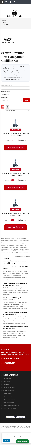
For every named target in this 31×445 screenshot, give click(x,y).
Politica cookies (7, 393)
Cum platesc (6, 384)
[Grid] (2, 107)
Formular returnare (8, 402)
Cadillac (4, 22)
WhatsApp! (24, 441)
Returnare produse (8, 397)
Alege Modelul (5, 91)
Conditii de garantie (9, 387)
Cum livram (6, 381)
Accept (6, 440)
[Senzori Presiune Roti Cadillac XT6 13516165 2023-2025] (15, 163)
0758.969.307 (9, 363)
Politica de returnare (9, 400)
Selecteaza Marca (6, 85)
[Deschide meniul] (3, 2)
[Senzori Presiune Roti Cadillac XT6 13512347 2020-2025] (15, 123)
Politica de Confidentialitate (11, 405)
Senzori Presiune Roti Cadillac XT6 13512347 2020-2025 (15, 134)
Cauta (26, 100)
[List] (7, 107)
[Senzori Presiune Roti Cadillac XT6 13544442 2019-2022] (15, 203)
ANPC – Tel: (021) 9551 (10, 408)
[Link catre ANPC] (10, 417)
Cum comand (7, 378)
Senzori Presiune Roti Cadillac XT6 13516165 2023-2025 (15, 174)
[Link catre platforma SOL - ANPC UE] (21, 417)
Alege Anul (4, 97)
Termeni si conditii (8, 390)
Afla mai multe (17, 436)
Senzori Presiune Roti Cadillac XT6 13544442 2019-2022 (15, 214)
